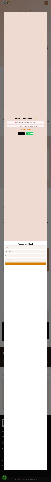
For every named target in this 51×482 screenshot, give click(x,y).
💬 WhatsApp (29, 133)
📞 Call (21, 133)
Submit (25, 263)
